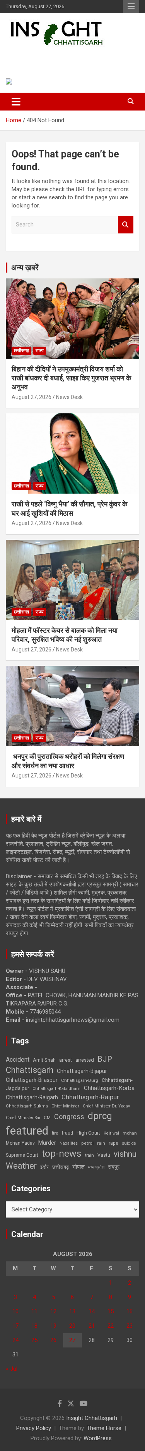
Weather (21, 1166)
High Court (88, 1133)
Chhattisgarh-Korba (109, 1088)
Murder (47, 1142)
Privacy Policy (33, 1428)
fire (55, 1133)
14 (92, 1311)
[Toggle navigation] (16, 102)
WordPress (98, 1438)
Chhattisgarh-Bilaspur (32, 1080)
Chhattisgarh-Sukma (27, 1106)
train (89, 1155)
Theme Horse (104, 1428)
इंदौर (44, 1167)
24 (15, 1340)
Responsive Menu (131, 6)
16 (129, 1311)
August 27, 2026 (31, 397)
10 (15, 1311)
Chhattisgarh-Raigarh (32, 1097)
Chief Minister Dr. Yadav (106, 1106)
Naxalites (69, 1143)
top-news (62, 1153)
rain (101, 1143)
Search (125, 224)
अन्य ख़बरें (25, 267)
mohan (130, 1133)
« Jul (11, 1368)
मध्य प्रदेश (96, 1167)
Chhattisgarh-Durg (79, 1080)
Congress (69, 1116)
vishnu (125, 1154)
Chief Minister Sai (23, 1117)
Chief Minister (65, 1106)
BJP (104, 1059)
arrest (65, 1060)
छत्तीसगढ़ (60, 1167)
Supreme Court (22, 1155)
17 (15, 1325)
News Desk (69, 397)
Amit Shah (44, 1060)
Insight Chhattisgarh (60, 56)
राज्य (40, 350)
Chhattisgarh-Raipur (90, 1097)
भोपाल (78, 1166)
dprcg (100, 1116)
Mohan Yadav (20, 1143)
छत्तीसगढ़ (21, 350)
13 (72, 1311)
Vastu (103, 1155)
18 (34, 1325)
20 (72, 1325)
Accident (17, 1059)
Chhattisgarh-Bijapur (82, 1071)
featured (27, 1130)
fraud (67, 1133)
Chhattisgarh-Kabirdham (56, 1088)
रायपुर (113, 1167)
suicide (129, 1143)
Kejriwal (111, 1133)
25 (34, 1340)
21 (92, 1325)
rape (113, 1143)
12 (53, 1311)
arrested (84, 1060)
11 (34, 1311)
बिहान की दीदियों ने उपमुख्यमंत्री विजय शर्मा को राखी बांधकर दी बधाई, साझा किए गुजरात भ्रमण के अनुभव (71, 378)
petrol (87, 1143)
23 (129, 1325)
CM (47, 1117)
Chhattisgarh (29, 1070)
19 (53, 1325)
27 (72, 1340)
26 (53, 1340)
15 (110, 1311)
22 (110, 1325)
